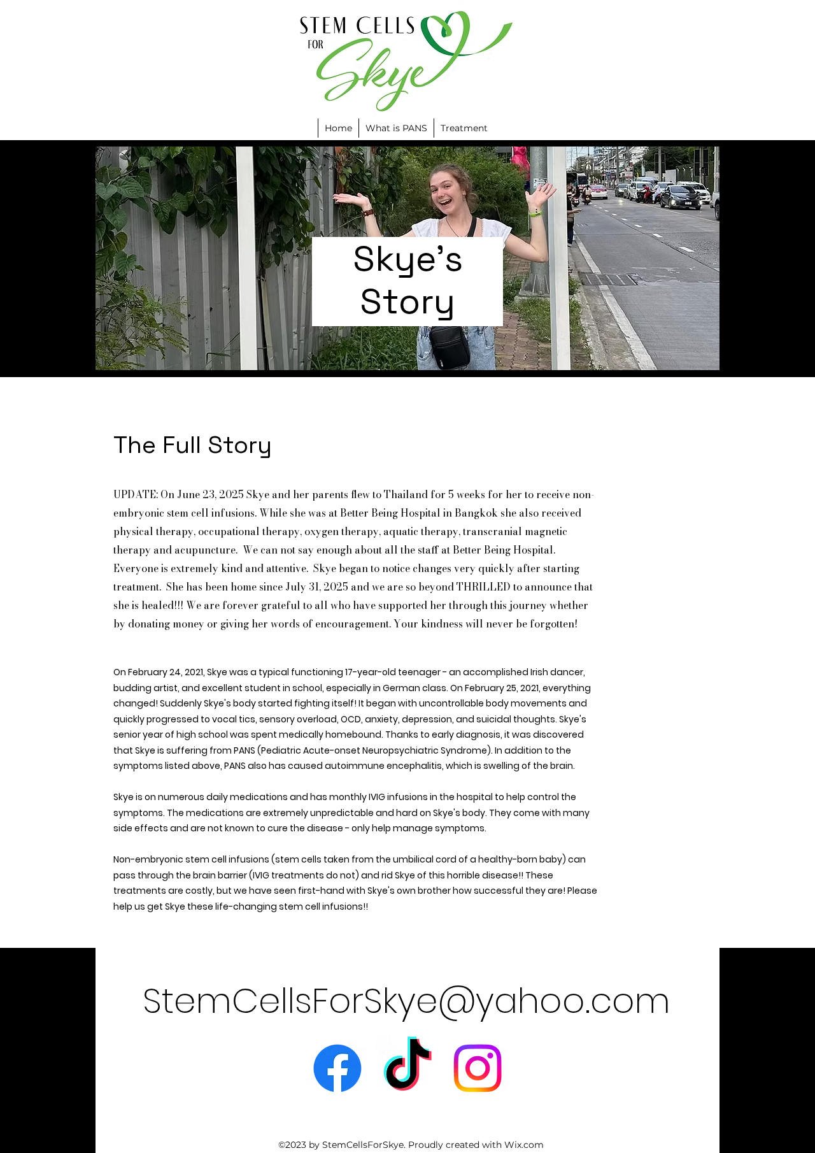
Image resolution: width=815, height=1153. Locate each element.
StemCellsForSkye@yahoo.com (406, 1000)
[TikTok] (407, 1068)
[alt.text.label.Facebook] (337, 1068)
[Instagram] (477, 1068)
